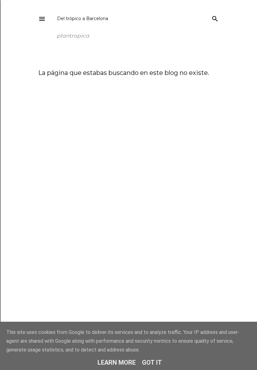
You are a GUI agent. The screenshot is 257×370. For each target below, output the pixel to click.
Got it (152, 362)
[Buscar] (215, 17)
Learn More (116, 362)
